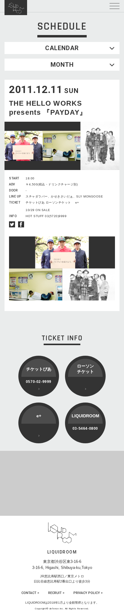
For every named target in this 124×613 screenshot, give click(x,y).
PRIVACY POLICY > (88, 593)
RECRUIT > (56, 593)
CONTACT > (30, 593)
